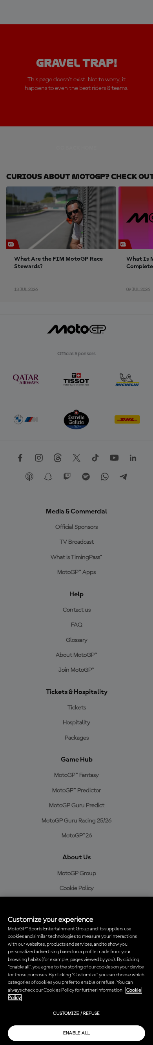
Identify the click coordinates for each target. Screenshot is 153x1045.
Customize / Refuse (76, 1013)
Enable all (76, 1033)
